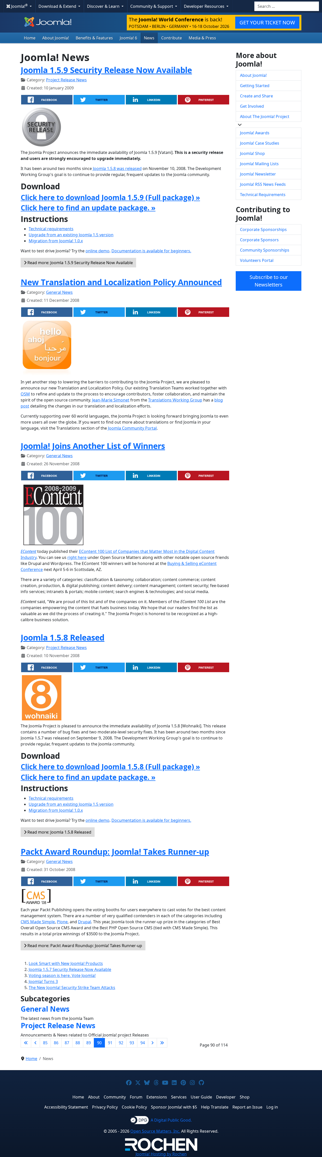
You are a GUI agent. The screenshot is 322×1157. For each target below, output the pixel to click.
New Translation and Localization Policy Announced (121, 282)
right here (77, 557)
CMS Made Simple (38, 921)
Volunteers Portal (256, 260)
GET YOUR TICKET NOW (267, 22)
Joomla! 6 (128, 38)
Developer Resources (204, 6)
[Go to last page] (162, 1043)
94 (142, 1043)
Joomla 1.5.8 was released (117, 168)
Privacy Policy (105, 1107)
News (149, 38)
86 (56, 1043)
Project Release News (66, 80)
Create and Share (256, 96)
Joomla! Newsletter (258, 174)
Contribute (171, 38)
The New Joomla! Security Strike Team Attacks (72, 987)
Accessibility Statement (66, 1107)
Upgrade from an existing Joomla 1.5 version (71, 235)
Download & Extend (57, 6)
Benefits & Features (94, 38)
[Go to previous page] (35, 1043)
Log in (272, 1107)
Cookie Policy (134, 1107)
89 (88, 1043)
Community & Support (152, 6)
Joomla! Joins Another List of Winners (93, 445)
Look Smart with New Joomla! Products (66, 963)
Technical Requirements (263, 194)
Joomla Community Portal (132, 428)
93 (132, 1043)
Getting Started (254, 85)
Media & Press (202, 38)
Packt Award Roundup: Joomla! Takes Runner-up (115, 851)
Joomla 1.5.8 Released (62, 637)
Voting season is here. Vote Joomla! (62, 975)
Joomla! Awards (254, 133)
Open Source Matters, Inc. (155, 1131)
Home (29, 38)
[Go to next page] (152, 1043)
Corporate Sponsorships (263, 229)
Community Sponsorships (264, 250)
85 (45, 1043)
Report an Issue (247, 1107)
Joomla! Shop (252, 153)
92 (121, 1043)
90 (99, 1043)
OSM (25, 394)
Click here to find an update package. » (88, 207)
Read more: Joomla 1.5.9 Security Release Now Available (79, 262)
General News (59, 292)
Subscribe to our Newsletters (269, 281)
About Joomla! (55, 38)
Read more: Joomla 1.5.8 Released (58, 832)
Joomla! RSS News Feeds (263, 184)
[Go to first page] (26, 1043)
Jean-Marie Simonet (110, 400)
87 (67, 1043)
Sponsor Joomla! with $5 (174, 1107)
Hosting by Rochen (161, 1154)
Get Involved (252, 106)
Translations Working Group (175, 400)
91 (110, 1043)
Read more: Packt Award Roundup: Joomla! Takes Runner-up (84, 945)
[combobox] (286, 6)
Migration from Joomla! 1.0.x (56, 241)
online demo (97, 251)
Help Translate (214, 1107)
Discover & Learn (103, 6)
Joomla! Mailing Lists (259, 163)
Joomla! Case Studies (259, 143)
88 (77, 1043)
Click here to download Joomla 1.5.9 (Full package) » (110, 197)
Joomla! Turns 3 (43, 981)
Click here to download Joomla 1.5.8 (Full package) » (110, 766)
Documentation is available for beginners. (151, 251)
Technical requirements (51, 229)
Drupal (84, 921)
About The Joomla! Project (264, 116)
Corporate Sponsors (259, 240)
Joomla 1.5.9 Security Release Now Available (106, 70)
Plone (62, 921)
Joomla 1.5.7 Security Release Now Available (70, 969)
